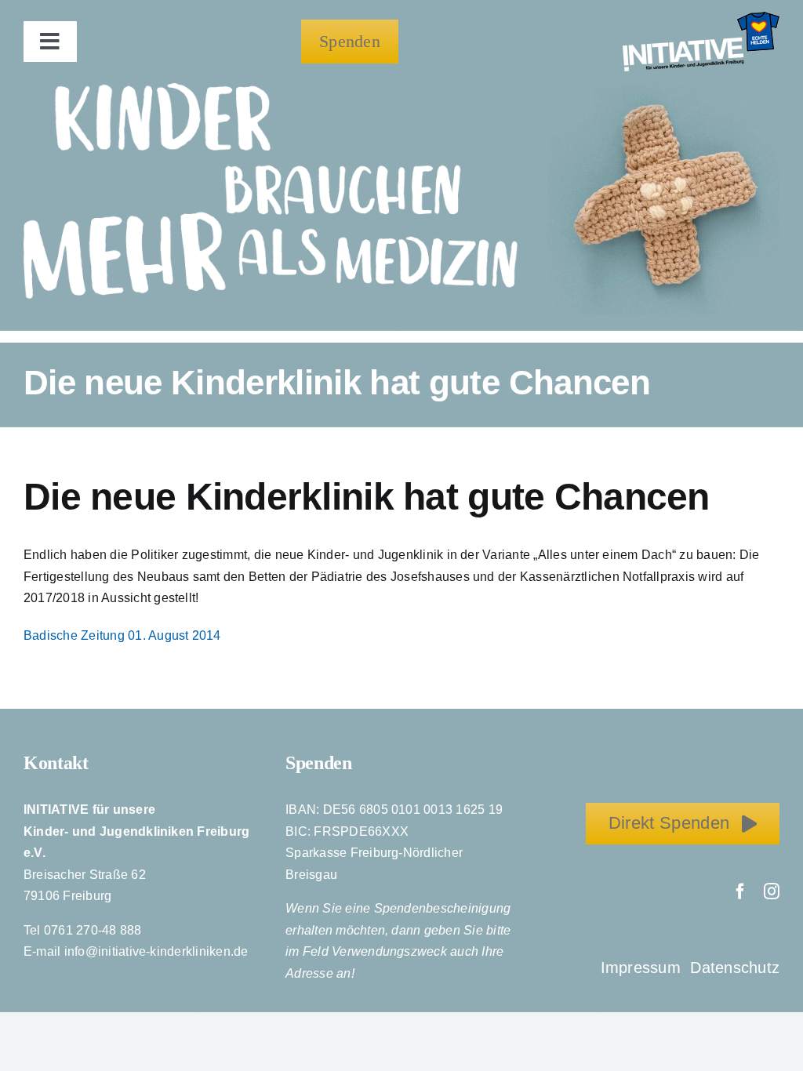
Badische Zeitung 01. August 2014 (122, 635)
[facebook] (740, 891)
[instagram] (771, 891)
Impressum (643, 967)
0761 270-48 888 (93, 930)
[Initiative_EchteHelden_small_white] (701, 17)
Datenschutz (734, 967)
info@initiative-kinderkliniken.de (156, 951)
